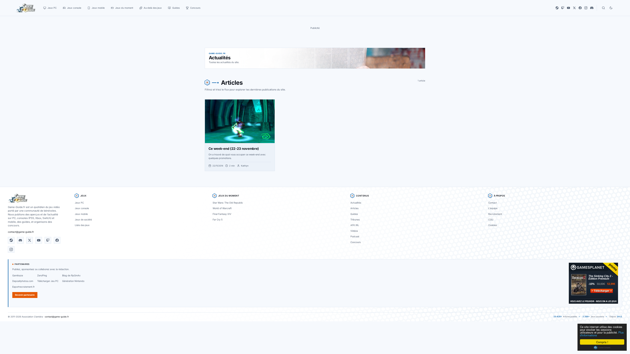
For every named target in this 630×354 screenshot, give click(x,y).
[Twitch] (562, 7)
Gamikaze (17, 275)
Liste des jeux (82, 225)
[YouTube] (568, 7)
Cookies (492, 225)
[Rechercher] (603, 8)
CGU (490, 219)
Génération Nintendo (73, 281)
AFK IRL (354, 225)
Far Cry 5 (217, 219)
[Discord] (592, 8)
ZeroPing (42, 275)
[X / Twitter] (574, 7)
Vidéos (354, 230)
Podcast (354, 236)
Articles (354, 208)
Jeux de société (83, 219)
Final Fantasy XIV (222, 214)
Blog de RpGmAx (71, 275)
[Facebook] (580, 7)
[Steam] (557, 7)
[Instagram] (585, 7)
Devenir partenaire (25, 295)
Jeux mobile (81, 214)
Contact (492, 202)
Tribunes (355, 219)
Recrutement (495, 214)
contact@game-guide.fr (21, 231)
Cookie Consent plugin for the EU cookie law (602, 347)
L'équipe (492, 208)
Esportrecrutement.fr (23, 286)
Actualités (355, 202)
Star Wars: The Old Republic (228, 202)
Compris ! (602, 342)
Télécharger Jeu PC (47, 281)
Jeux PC (79, 202)
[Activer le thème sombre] (611, 8)
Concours (355, 242)
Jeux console (82, 208)
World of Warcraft (222, 208)
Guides (354, 214)
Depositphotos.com (22, 281)
